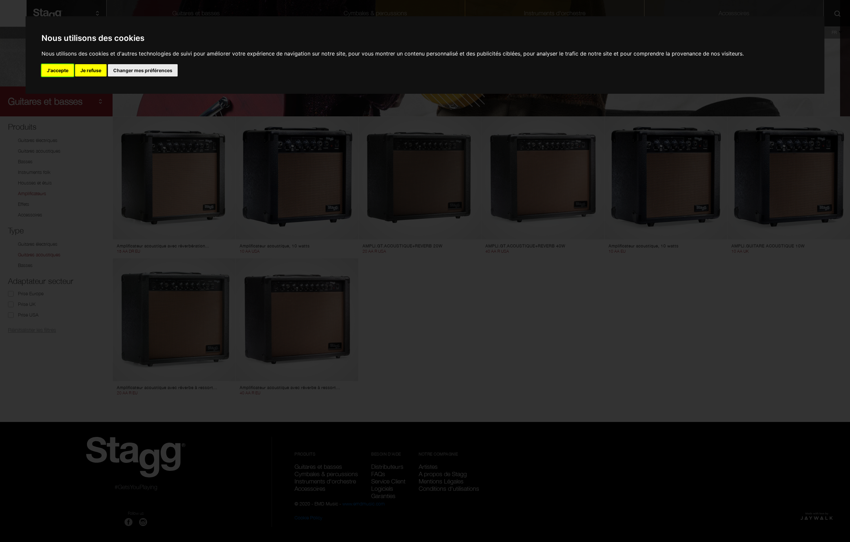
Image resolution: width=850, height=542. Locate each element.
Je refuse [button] (90, 70)
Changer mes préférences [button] (142, 70)
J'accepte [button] (57, 70)
